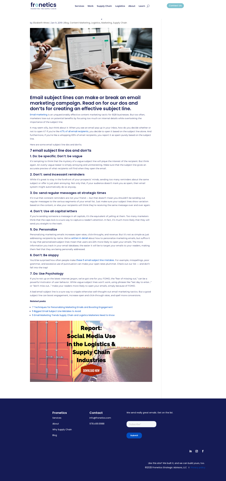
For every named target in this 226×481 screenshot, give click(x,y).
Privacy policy (198, 467)
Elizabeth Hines (41, 22)
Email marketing (38, 114)
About (131, 6)
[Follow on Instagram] (196, 451)
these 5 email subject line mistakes (95, 260)
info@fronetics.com (100, 417)
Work (90, 6)
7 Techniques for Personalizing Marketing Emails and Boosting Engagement (72, 307)
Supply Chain (104, 6)
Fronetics (59, 413)
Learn (142, 6)
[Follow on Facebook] (202, 451)
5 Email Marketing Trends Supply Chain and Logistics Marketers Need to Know (73, 315)
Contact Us (175, 5)
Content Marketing (80, 22)
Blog (66, 22)
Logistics (120, 6)
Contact (96, 413)
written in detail (79, 238)
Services (79, 6)
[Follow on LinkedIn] (190, 451)
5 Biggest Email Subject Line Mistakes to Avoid (56, 311)
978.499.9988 (96, 423)
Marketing (106, 22)
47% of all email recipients (74, 131)
